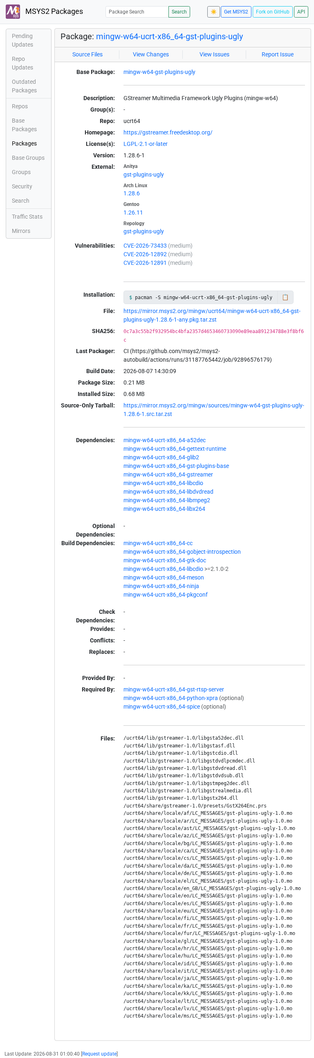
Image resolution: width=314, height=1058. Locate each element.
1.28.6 (131, 193)
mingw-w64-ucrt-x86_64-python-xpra (170, 698)
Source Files (87, 54)
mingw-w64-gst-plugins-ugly (159, 72)
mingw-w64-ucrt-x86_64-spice (161, 706)
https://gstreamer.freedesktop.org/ (168, 132)
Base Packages (24, 124)
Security (22, 186)
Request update (99, 1054)
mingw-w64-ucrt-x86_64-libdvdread (168, 491)
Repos (20, 106)
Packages (24, 143)
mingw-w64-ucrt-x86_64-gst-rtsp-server (173, 689)
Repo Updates (22, 63)
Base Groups (28, 157)
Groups (21, 172)
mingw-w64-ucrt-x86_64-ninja (161, 586)
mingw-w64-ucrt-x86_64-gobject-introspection (182, 551)
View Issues (214, 54)
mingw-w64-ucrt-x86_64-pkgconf (165, 594)
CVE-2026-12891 (145, 262)
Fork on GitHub (272, 12)
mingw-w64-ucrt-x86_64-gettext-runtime (174, 448)
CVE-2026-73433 (145, 245)
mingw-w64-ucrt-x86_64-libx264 (164, 509)
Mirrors (21, 231)
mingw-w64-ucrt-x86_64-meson (163, 577)
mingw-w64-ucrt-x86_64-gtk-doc (164, 560)
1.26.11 (133, 212)
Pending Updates (22, 40)
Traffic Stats (27, 216)
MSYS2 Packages (53, 11)
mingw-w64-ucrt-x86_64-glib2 (161, 457)
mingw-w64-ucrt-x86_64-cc (158, 543)
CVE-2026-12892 (145, 254)
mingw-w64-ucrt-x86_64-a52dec (164, 440)
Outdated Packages (24, 86)
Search (179, 12)
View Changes (151, 54)
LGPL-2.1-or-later (145, 144)
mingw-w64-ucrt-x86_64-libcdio (163, 483)
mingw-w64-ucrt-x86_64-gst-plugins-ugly (169, 36)
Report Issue (278, 54)
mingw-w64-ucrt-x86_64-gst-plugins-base (176, 466)
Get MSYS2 (236, 12)
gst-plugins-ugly (143, 174)
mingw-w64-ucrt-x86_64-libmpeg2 (166, 500)
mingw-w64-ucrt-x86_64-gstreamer (168, 474)
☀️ (214, 12)
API (301, 12)
